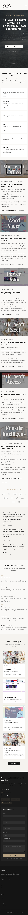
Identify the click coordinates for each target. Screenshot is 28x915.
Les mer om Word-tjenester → (8, 264)
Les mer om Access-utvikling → (8, 418)
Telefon (5, 832)
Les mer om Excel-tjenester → (8, 366)
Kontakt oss (21, 210)
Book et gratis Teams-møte (14, 46)
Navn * (4, 813)
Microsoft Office (4, 885)
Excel (17, 59)
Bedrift (5, 820)
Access (23, 59)
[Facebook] (2, 879)
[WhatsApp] (6, 879)
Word (4, 59)
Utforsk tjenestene (14, 51)
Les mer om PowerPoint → (7, 314)
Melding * (5, 844)
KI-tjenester (14, 63)
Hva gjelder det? (7, 838)
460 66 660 (6, 789)
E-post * (5, 825)
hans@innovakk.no (7, 792)
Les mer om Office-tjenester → (8, 210)
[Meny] (26, 4)
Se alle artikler (14, 763)
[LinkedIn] (9, 879)
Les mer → (5, 96)
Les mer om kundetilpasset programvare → (11, 478)
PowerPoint (11, 59)
